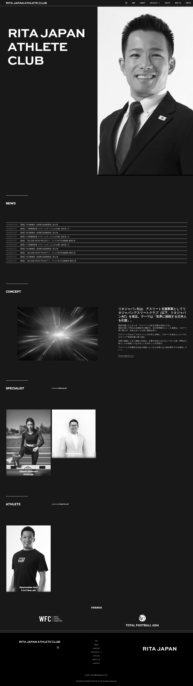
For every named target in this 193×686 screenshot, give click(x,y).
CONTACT (188, 3)
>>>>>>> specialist (59, 388)
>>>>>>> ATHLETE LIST (60, 504)
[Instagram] (58, 647)
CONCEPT (142, 3)
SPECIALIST (154, 3)
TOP (126, 3)
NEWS (133, 3)
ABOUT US (178, 3)
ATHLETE (167, 3)
